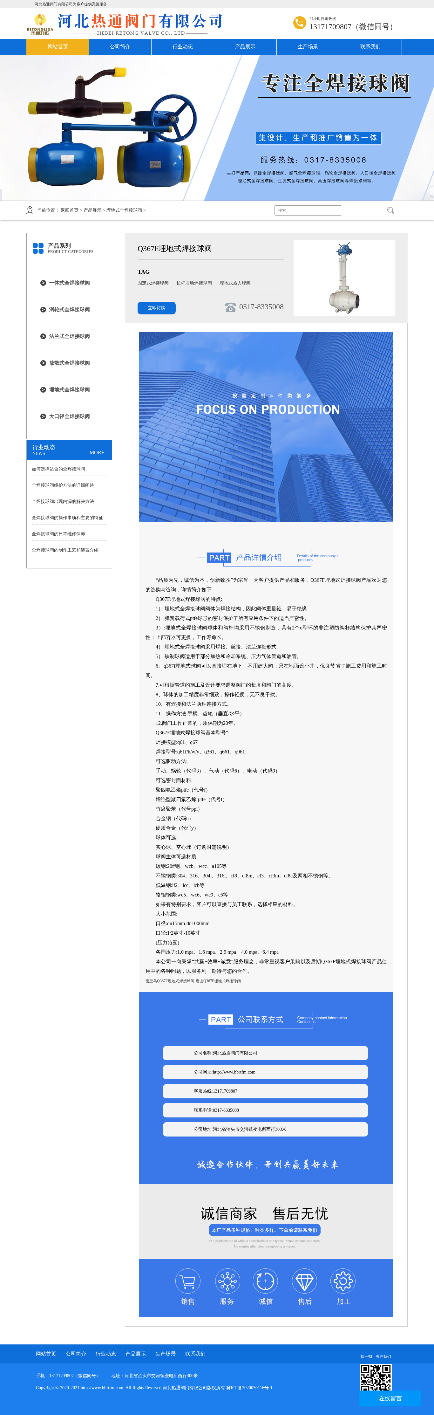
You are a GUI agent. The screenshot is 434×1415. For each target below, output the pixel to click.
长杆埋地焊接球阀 (194, 283)
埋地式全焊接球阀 (124, 210)
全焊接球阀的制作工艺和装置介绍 (65, 550)
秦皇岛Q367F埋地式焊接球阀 (170, 981)
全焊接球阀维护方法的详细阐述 (63, 485)
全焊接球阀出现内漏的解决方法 (63, 501)
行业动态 (183, 46)
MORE (97, 452)
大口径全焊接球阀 (69, 416)
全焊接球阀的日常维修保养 (58, 534)
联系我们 (370, 46)
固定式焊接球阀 (154, 283)
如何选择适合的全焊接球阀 (58, 469)
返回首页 (69, 210)
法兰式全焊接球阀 (69, 336)
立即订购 (157, 308)
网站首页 (58, 46)
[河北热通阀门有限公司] (129, 24)
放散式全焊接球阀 (69, 363)
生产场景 (308, 46)
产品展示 (245, 46)
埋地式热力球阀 (235, 283)
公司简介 (120, 46)
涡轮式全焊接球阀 (69, 309)
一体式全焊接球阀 (69, 282)
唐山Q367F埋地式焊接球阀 (218, 981)
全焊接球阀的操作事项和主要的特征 (67, 517)
